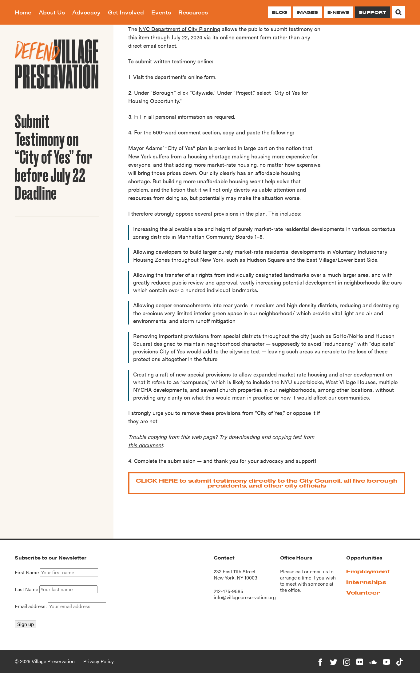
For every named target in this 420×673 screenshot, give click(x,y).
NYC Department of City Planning (179, 29)
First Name (27, 572)
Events (161, 12)
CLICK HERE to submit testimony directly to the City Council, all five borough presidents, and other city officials (267, 483)
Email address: (31, 606)
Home (23, 12)
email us (319, 571)
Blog (279, 12)
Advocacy (86, 12)
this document (145, 445)
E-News (338, 12)
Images (307, 12)
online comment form (245, 37)
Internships (366, 582)
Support (372, 12)
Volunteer (363, 592)
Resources (193, 12)
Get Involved (126, 12)
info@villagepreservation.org (245, 597)
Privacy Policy (98, 661)
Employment (368, 571)
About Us (52, 12)
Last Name (26, 589)
